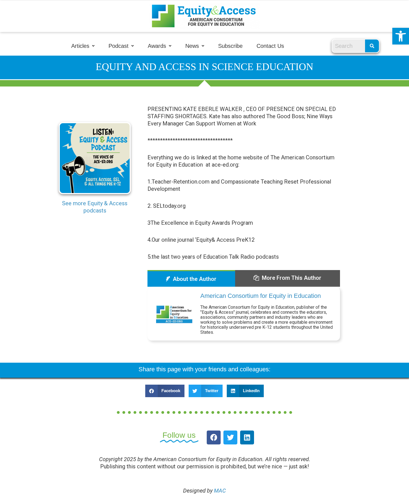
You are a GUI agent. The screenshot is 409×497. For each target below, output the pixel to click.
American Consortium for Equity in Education (260, 295)
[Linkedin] (247, 437)
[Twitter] (230, 437)
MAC (220, 490)
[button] (400, 36)
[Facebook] (214, 437)
